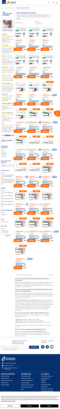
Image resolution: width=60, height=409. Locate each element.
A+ (4, 156)
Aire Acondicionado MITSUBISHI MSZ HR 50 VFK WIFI (20, 74)
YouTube (51, 346)
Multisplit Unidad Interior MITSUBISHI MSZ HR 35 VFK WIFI (47, 156)
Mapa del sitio (4, 382)
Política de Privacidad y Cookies (8, 401)
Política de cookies (26, 378)
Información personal (46, 376)
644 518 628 (13, 363)
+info (24, 49)
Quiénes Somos (5, 376)
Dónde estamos (5, 378)
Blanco (5, 221)
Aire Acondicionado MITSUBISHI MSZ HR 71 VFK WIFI (47, 74)
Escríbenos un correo (8, 365)
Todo (3, 150)
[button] (7, 141)
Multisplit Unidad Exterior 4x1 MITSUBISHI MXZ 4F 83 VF (20, 265)
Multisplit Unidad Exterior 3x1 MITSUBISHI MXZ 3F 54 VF (47, 210)
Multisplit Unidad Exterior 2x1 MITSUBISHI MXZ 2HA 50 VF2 (47, 128)
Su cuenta (45, 374)
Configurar (10, 406)
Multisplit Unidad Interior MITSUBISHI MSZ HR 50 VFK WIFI (33, 183)
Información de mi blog (47, 391)
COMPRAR (18, 49)
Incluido (4, 230)
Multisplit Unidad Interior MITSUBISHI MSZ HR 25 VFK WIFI (33, 156)
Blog (22, 389)
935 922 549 (6, 363)
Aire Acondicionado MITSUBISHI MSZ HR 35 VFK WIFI (20, 46)
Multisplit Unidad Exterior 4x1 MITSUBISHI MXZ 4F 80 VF (47, 238)
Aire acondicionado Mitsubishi (7, 14)
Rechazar (29, 406)
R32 (4, 214)
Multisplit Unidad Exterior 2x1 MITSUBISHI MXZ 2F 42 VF (20, 210)
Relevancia (44, 23)
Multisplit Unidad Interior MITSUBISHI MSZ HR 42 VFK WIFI (20, 183)
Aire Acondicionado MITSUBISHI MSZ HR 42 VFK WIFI (47, 46)
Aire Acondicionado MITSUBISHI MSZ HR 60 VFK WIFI (33, 74)
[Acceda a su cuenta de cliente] (54, 2)
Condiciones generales (27, 380)
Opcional (5, 232)
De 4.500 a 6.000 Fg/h (8, 179)
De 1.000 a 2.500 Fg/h (8, 175)
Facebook (42, 346)
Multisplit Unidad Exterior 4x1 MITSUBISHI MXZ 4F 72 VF (33, 238)
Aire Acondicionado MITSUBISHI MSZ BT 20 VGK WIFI (20, 101)
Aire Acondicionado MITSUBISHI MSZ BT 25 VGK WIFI (33, 101)
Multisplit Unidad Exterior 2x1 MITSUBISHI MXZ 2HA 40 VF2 (33, 128)
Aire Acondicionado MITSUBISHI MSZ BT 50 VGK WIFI (20, 128)
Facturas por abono (46, 384)
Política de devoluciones (27, 385)
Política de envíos (25, 376)
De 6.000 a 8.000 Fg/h (8, 181)
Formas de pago (25, 382)
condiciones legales (12, 349)
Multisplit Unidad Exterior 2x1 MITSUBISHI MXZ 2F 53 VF (33, 210)
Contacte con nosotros (7, 380)
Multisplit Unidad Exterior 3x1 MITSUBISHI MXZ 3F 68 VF (20, 238)
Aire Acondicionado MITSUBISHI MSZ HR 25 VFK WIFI (33, 46)
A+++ (4, 153)
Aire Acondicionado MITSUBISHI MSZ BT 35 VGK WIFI (47, 101)
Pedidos (43, 382)
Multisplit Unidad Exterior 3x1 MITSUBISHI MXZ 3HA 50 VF (20, 156)
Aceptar (49, 406)
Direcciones (44, 386)
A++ (4, 155)
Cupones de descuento (47, 389)
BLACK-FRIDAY (5, 385)
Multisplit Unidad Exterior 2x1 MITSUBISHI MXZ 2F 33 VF (47, 183)
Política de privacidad (26, 387)
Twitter (47, 346)
